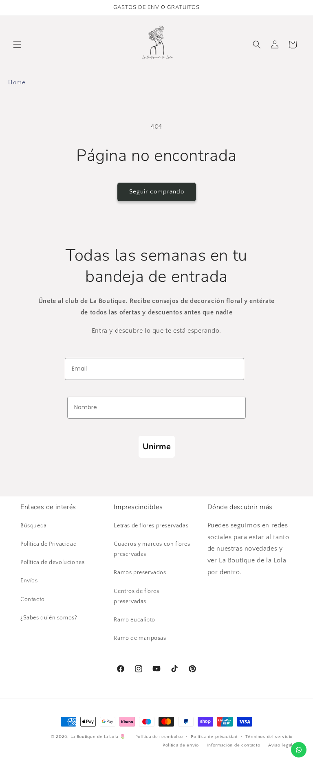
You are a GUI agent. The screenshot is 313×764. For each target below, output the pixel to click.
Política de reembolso (159, 736)
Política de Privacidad (48, 544)
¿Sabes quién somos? (48, 618)
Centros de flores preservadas (136, 596)
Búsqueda (33, 526)
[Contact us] (298, 749)
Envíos (29, 580)
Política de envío (181, 745)
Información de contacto (233, 745)
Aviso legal (280, 745)
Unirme (157, 446)
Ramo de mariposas (140, 638)
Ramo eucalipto (134, 620)
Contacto (32, 599)
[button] (17, 44)
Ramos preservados (140, 572)
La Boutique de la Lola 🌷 (98, 736)
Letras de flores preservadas (151, 526)
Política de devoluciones (52, 562)
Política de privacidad (214, 736)
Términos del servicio (269, 736)
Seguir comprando (156, 191)
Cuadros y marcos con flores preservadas (152, 549)
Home (16, 82)
